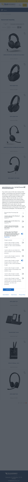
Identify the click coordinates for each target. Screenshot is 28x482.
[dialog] (14, 241)
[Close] (25, 187)
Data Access (14, 294)
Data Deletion (6, 294)
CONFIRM (8, 289)
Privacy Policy (22, 294)
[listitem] (14, 213)
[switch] (22, 216)
